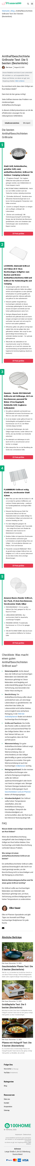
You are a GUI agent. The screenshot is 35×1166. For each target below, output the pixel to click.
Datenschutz (27, 1134)
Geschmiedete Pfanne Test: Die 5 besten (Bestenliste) (17, 968)
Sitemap (7, 1110)
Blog (12, 11)
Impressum (18, 1134)
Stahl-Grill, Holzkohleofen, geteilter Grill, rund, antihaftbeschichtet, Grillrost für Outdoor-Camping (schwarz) (18, 170)
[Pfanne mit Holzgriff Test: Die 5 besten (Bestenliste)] (17, 1036)
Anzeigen (27, 123)
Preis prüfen (19, 234)
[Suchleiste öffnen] (28, 4)
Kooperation (8, 1107)
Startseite (6, 11)
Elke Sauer (15, 908)
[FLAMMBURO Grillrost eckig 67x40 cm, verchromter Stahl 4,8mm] (18, 477)
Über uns (7, 1099)
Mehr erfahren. (28, 1143)
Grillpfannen (20, 766)
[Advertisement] (17, 36)
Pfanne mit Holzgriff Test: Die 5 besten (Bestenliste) (17, 1044)
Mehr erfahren (19, 81)
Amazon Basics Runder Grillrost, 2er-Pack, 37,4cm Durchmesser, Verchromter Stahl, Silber (18, 601)
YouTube (7, 1073)
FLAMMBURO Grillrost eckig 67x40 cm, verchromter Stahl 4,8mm (17, 492)
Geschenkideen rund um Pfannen (18, 792)
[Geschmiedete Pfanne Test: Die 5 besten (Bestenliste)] (17, 960)
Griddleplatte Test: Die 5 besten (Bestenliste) (14, 1006)
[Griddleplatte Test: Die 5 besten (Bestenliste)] (17, 998)
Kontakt (6, 1103)
